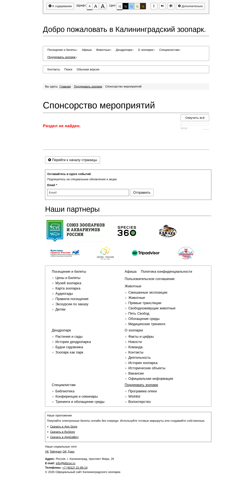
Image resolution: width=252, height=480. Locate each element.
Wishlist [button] (134, 396)
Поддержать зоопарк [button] (61, 57)
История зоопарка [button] (143, 363)
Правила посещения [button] (71, 299)
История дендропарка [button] (73, 342)
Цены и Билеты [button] (67, 278)
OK (65, 451)
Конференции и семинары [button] (76, 396)
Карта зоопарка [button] (67, 288)
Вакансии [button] (136, 373)
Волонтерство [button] (139, 402)
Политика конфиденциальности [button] (166, 271)
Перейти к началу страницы (74, 160)
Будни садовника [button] (69, 347)
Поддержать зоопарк (88, 86)
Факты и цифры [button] (141, 336)
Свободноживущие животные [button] (151, 308)
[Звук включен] (162, 6)
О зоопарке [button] (145, 49)
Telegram (56, 451)
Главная (65, 86)
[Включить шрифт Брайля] (154, 6)
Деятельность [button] (139, 357)
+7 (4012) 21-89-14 (75, 467)
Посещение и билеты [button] (61, 49)
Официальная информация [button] (150, 379)
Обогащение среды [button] (144, 319)
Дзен (71, 451)
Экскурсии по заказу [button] (71, 304)
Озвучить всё (195, 117)
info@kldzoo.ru (65, 463)
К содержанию (61, 6)
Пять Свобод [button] (138, 313)
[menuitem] (62, 49)
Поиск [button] (68, 69)
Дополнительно (192, 6)
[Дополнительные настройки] (171, 6)
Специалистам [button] (169, 49)
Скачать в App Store (63, 426)
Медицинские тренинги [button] (146, 324)
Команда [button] (135, 347)
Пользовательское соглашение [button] (150, 279)
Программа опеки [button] (142, 391)
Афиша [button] (87, 49)
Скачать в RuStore (62, 431)
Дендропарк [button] (124, 49)
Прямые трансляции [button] (144, 303)
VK (47, 451)
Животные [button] (103, 49)
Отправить (141, 192)
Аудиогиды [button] (64, 294)
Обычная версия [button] (88, 69)
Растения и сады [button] (69, 336)
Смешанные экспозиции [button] (147, 292)
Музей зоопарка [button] (68, 283)
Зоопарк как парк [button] (69, 352)
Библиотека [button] (64, 391)
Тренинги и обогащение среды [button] (79, 402)
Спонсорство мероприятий (123, 86)
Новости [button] (135, 342)
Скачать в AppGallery (64, 437)
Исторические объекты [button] (146, 368)
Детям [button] (60, 309)
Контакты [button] (53, 69)
